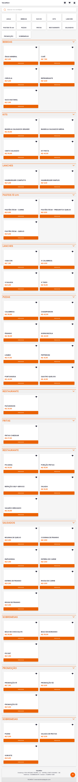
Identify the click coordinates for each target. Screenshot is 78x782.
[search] (39, 10)
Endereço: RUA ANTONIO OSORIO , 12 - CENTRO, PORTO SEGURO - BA (39, 773)
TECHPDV (6, 3)
